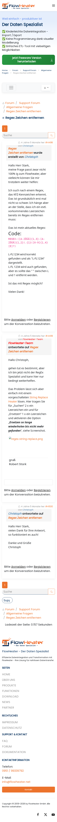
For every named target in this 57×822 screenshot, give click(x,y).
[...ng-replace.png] (26, 443)
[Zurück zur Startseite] (18, 5)
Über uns (8, 680)
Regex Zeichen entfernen (25, 518)
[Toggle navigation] (11, 87)
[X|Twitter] (45, 814)
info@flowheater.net (16, 782)
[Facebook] (38, 814)
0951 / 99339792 (13, 771)
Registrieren (42, 320)
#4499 (49, 336)
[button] (53, 5)
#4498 (49, 142)
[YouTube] (53, 814)
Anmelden (18, 320)
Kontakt (28, 789)
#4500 (49, 506)
